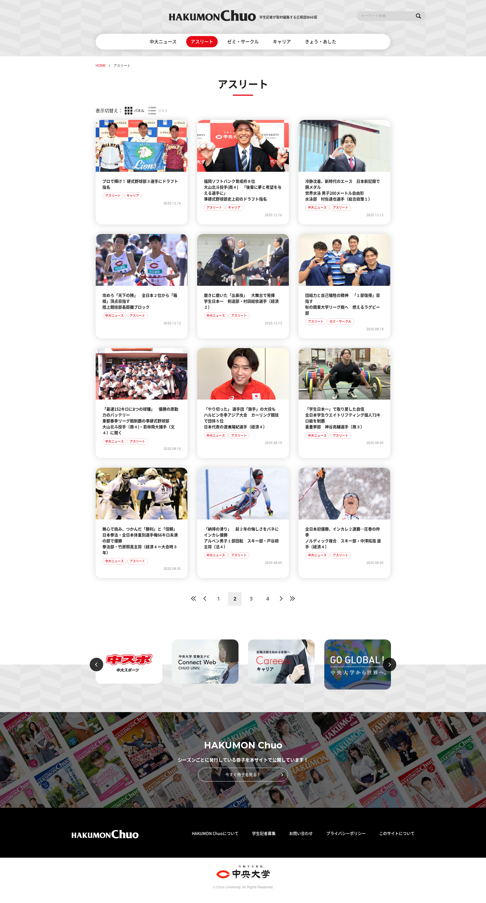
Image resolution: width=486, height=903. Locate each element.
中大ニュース (163, 41)
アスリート (202, 41)
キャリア (282, 41)
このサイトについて (397, 833)
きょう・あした (320, 41)
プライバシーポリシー (346, 833)
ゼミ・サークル (243, 41)
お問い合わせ (301, 833)
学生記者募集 (264, 833)
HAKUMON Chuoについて (215, 833)
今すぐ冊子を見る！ (243, 774)
